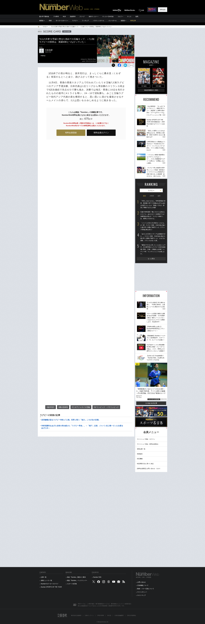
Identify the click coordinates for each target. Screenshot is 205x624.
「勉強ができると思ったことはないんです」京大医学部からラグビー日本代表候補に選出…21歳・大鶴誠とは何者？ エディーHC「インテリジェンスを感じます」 (152, 249)
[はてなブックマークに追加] (125, 66)
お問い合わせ (141, 582)
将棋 (50, 20)
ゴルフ (120, 16)
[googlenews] (118, 582)
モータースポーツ (61, 20)
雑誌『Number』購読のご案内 (76, 577)
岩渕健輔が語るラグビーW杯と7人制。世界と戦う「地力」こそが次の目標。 (70, 420)
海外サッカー (93, 16)
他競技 (123, 20)
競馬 (136, 16)
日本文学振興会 (131, 615)
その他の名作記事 (151, 403)
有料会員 (162, 9)
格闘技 (41, 20)
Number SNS (97, 577)
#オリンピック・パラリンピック (106, 407)
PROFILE (43, 56)
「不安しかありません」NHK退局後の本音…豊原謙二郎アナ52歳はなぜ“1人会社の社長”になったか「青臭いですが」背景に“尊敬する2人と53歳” (152, 204)
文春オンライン (89, 615)
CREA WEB (100, 615)
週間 (159, 196)
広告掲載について (142, 585)
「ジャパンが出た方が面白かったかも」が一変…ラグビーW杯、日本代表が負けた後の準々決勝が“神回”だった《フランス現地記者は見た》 (152, 226)
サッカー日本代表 (107, 16)
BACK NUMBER (67, 31)
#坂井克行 (50, 407)
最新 (144, 196)
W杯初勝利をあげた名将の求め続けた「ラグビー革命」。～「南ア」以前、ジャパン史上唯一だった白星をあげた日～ (82, 427)
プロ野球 (56, 16)
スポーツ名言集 (72, 584)
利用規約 (140, 454)
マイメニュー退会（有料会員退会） (148, 444)
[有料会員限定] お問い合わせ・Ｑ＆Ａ (148, 468)
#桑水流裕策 (63, 407)
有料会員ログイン (101, 133)
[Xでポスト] (113, 66)
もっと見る (151, 258)
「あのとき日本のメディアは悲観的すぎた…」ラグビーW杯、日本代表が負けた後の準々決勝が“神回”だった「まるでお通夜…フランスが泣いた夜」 (152, 237)
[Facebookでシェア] (119, 66)
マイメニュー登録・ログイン (146, 439)
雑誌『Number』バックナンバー (77, 580)
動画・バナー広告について (145, 588)
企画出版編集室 (119, 615)
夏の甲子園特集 (44, 16)
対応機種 (140, 459)
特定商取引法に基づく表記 (145, 463)
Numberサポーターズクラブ (49, 584)
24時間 (152, 196)
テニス (129, 16)
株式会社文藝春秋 (76, 615)
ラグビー (75, 20)
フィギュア (85, 20)
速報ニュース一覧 (46, 580)
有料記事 (133, 20)
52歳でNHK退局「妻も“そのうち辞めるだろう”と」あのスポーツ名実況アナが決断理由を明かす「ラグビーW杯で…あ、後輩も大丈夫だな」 (152, 215)
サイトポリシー (142, 592)
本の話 (109, 615)
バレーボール (112, 20)
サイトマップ (141, 595)
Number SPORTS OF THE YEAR (51, 587)
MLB (64, 16)
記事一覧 (43, 577)
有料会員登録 (71, 133)
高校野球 (72, 16)
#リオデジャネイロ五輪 (81, 407)
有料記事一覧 (141, 449)
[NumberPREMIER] (152, 9)
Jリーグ (82, 16)
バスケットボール (98, 20)
